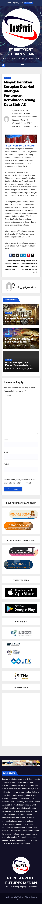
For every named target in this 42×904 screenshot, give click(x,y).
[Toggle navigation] (22, 65)
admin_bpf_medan (21, 111)
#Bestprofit (24, 120)
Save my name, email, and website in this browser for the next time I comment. (19, 481)
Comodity (7, 78)
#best (28, 113)
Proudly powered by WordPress (15, 897)
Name (6, 440)
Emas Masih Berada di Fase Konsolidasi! (19, 340)
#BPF (29, 123)
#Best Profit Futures (29, 117)
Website (7, 464)
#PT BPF (34, 126)
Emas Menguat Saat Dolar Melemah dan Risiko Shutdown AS (17, 365)
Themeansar (21, 900)
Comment (8, 396)
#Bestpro (15, 120)
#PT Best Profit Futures (21, 126)
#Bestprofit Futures (19, 123)
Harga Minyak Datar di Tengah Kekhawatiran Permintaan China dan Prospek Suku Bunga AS (29, 266)
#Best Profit (16, 117)
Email (6, 452)
